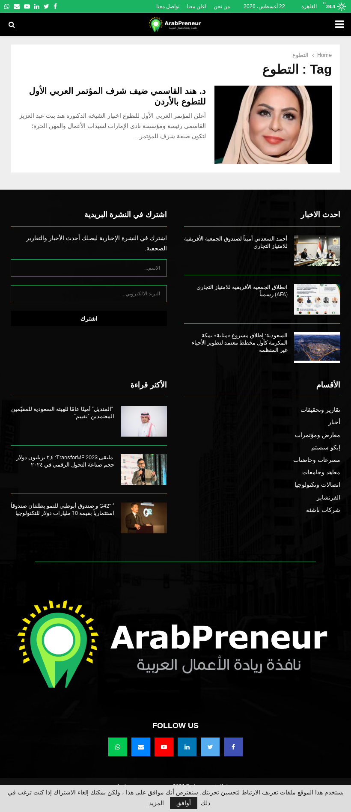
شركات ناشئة (323, 509)
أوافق (183, 803)
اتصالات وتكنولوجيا (317, 484)
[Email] (140, 747)
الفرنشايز (328, 497)
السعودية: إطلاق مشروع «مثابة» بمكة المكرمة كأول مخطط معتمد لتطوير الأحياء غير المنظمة (240, 342)
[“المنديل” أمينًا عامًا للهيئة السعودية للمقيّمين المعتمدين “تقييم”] (144, 421)
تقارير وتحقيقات (320, 409)
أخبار (334, 422)
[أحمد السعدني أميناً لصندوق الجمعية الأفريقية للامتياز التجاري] (317, 250)
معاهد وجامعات (321, 472)
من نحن (222, 6)
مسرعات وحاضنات (316, 459)
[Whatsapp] (117, 747)
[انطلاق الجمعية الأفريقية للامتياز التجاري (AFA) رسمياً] (317, 299)
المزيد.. (155, 803)
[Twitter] (210, 747)
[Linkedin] (187, 747)
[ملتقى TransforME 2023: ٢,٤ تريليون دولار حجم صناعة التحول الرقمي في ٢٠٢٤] (144, 469)
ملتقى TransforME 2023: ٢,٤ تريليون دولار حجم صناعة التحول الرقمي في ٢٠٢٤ (65, 461)
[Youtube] (164, 747)
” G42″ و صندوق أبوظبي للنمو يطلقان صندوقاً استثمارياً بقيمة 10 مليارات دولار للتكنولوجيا (62, 509)
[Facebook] (233, 747)
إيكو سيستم (325, 447)
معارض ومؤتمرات (317, 434)
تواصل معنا (167, 6)
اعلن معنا (196, 6)
